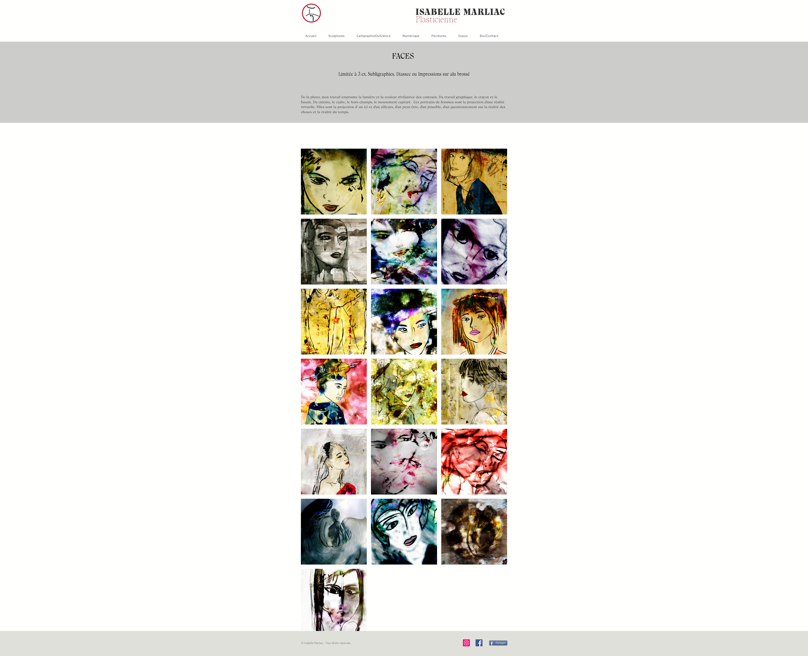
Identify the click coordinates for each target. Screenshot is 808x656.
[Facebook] (479, 642)
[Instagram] (466, 642)
